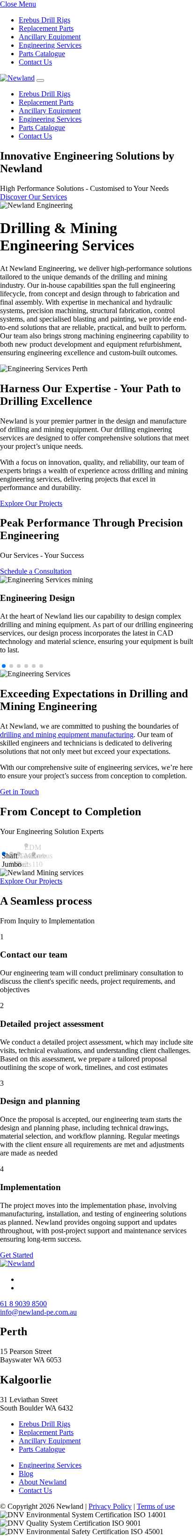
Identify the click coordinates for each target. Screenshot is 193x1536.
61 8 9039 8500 (23, 1304)
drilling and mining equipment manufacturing (67, 735)
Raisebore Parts (19, 854)
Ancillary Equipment (50, 37)
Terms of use (156, 1506)
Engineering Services (50, 45)
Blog (26, 1473)
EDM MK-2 (26, 845)
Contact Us (35, 62)
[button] (4, 666)
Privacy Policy (110, 1506)
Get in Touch (19, 792)
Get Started (16, 1255)
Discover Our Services (33, 197)
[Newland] (17, 78)
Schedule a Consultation (36, 571)
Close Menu (18, 4)
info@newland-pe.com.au (38, 1312)
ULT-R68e (11, 854)
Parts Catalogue (42, 54)
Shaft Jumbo (4, 854)
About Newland (43, 1482)
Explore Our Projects (31, 503)
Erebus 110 (34, 854)
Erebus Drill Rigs (44, 20)
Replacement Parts (46, 28)
